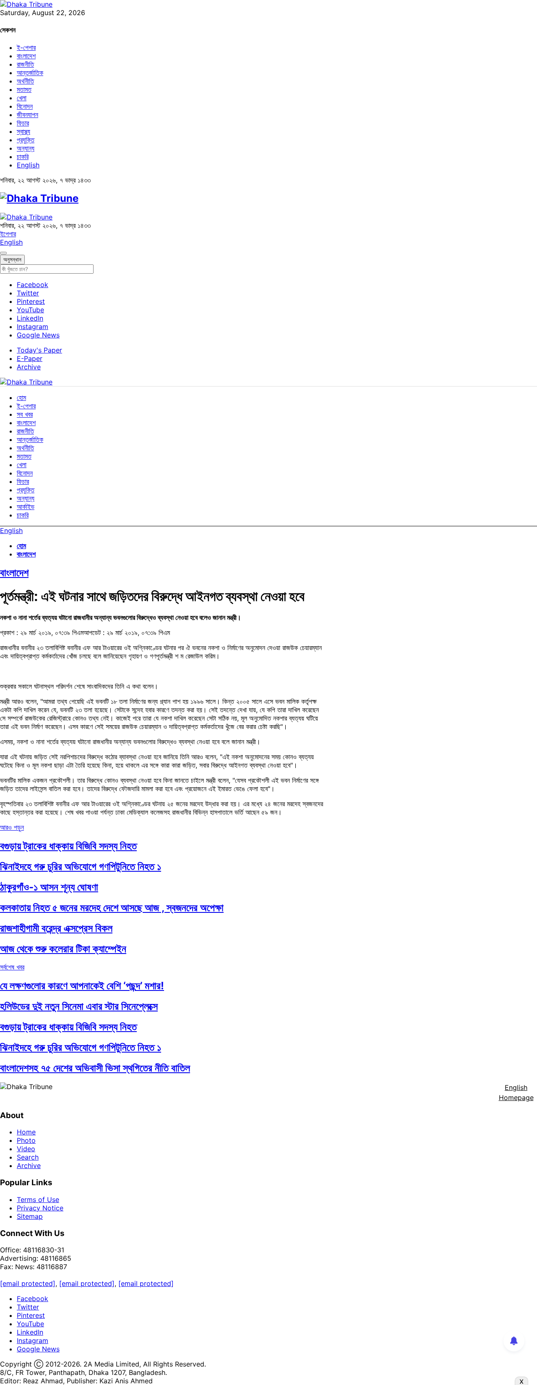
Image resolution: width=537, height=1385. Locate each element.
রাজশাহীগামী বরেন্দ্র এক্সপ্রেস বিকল (56, 928)
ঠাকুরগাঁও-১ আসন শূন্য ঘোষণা (49, 887)
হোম (21, 397)
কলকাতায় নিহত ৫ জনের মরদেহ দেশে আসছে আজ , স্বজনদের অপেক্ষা (112, 908)
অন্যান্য (25, 148)
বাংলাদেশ (26, 56)
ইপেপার (8, 234)
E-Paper (29, 358)
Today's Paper (39, 350)
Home (26, 1132)
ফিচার (23, 123)
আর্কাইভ (25, 506)
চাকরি (23, 156)
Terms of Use (38, 1199)
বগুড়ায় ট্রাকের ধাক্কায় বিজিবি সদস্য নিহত (68, 846)
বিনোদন (25, 106)
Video (26, 1149)
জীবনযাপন (27, 114)
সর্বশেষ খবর (12, 967)
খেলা (21, 98)
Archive (29, 367)
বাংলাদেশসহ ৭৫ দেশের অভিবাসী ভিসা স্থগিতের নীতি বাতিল (95, 1068)
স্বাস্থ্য (23, 131)
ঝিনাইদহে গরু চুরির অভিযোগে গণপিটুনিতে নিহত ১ (80, 866)
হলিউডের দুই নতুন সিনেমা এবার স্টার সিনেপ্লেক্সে (79, 1006)
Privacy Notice (40, 1208)
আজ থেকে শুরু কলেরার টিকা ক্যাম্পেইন (63, 949)
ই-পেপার (26, 47)
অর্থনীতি (25, 81)
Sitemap (30, 1216)
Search (28, 1157)
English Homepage (516, 1092)
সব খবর (25, 414)
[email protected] (27, 1283)
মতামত (24, 89)
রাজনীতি (25, 64)
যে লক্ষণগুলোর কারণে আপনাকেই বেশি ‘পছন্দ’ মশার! (82, 986)
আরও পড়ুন (12, 827)
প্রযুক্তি (25, 140)
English (28, 165)
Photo (26, 1140)
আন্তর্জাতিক (30, 72)
